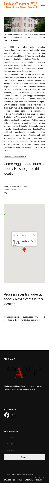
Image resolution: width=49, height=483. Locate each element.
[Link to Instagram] (36, 477)
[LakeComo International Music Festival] (20, 5)
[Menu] (41, 5)
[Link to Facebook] (39, 477)
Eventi (15, 245)
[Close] (33, 235)
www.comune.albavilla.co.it (15, 156)
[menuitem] (41, 5)
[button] (24, 249)
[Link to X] (43, 477)
